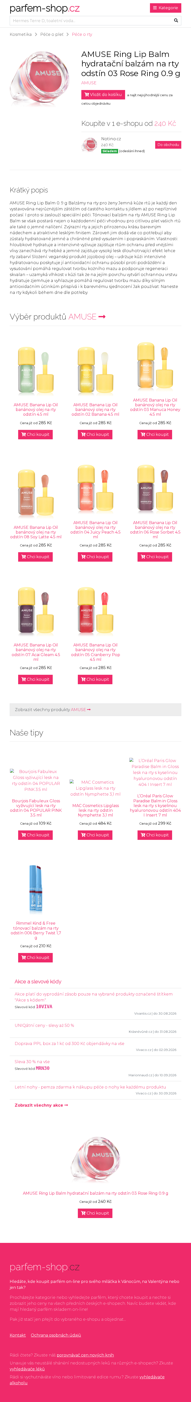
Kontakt (18, 1335)
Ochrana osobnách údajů (56, 1335)
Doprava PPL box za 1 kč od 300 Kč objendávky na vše (69, 1043)
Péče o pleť (51, 34)
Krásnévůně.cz (140, 1032)
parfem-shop (45, 8)
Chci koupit (37, 434)
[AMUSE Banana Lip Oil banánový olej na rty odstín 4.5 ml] (36, 372)
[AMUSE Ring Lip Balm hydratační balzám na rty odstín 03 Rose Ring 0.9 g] (95, 1160)
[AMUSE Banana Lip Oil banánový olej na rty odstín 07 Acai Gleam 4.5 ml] (36, 612)
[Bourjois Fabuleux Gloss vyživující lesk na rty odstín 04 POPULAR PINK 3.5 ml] (36, 781)
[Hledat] (176, 20)
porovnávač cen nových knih (85, 1355)
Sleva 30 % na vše (32, 1061)
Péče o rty (82, 34)
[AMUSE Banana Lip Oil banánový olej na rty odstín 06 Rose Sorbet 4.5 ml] (155, 489)
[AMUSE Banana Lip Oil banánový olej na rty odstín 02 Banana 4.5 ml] (95, 372)
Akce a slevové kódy (38, 982)
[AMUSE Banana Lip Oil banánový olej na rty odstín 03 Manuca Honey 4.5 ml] (155, 367)
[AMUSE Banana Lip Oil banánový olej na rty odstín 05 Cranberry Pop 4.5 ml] (95, 612)
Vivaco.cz (143, 1050)
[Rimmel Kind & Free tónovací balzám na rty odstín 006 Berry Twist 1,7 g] (36, 890)
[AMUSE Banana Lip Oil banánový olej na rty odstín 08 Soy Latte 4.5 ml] (36, 494)
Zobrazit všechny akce (39, 1105)
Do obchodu (168, 144)
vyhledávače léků (27, 1369)
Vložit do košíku (105, 94)
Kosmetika (21, 34)
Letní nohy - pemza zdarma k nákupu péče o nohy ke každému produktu (90, 1087)
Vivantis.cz (142, 1013)
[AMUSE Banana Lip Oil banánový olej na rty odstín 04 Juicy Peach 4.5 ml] (95, 489)
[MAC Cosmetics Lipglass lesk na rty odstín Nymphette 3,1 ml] (95, 788)
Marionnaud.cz (140, 1075)
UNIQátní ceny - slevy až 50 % (44, 1025)
